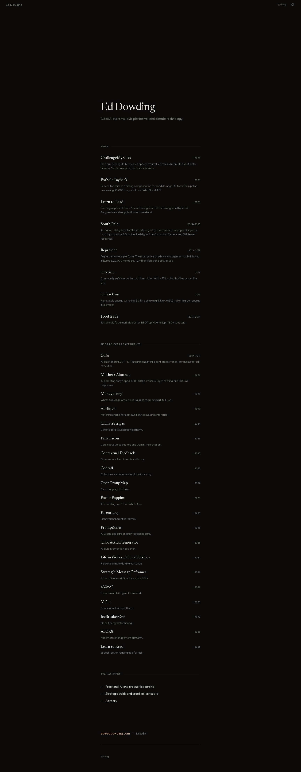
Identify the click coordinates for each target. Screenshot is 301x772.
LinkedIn (141, 733)
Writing (282, 4)
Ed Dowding (14, 4)
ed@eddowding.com (115, 733)
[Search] (293, 4)
